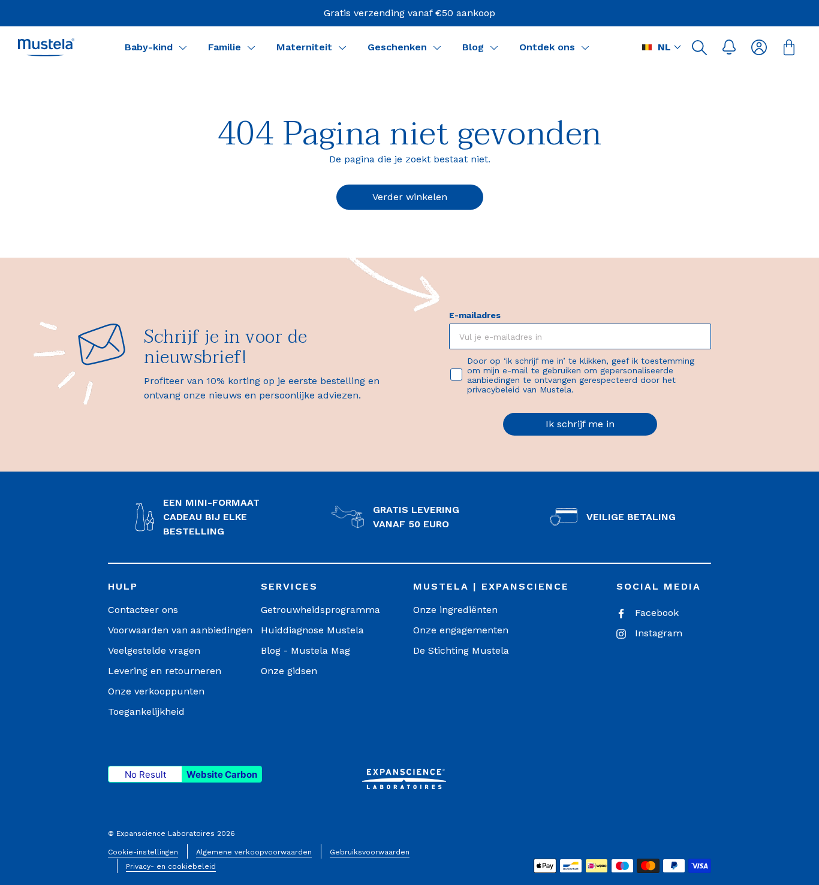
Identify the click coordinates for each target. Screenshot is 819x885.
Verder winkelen (409, 197)
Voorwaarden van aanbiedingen (180, 630)
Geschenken (397, 47)
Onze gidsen (289, 670)
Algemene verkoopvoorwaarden (254, 852)
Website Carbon (221, 774)
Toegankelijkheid (146, 711)
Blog (473, 47)
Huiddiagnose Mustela (312, 630)
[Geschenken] (437, 47)
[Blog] (494, 47)
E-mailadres (475, 315)
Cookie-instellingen (143, 852)
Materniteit (304, 47)
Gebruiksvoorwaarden (370, 852)
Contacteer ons (143, 609)
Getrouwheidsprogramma (320, 609)
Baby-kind (149, 47)
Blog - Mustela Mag (305, 650)
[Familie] (251, 47)
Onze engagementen (460, 630)
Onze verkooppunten (156, 691)
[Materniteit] (342, 47)
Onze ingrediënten (455, 609)
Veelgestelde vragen (154, 650)
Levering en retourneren (164, 670)
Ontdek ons (547, 47)
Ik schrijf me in (580, 424)
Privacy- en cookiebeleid (171, 866)
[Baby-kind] (183, 47)
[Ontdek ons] (585, 47)
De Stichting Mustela (461, 650)
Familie (224, 47)
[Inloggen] (759, 47)
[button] (699, 47)
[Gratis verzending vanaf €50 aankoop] (409, 13)
